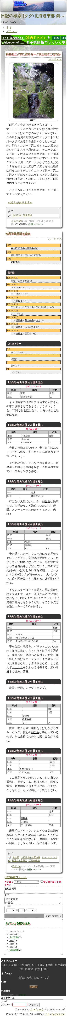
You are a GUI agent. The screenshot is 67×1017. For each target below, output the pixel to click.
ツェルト (17, 667)
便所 (38, 969)
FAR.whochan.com (54, 1013)
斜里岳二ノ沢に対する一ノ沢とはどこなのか (32, 53)
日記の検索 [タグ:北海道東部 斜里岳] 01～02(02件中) (33, 15)
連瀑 (31, 120)
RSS (36, 977)
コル (48, 307)
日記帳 (13, 964)
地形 (23, 562)
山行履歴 (24, 964)
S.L (8, 355)
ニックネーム (8, 998)
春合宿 (16, 857)
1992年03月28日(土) (25, 750)
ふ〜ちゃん (36, 1009)
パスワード (6, 1004)
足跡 (45, 969)
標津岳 (19, 320)
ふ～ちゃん (55, 59)
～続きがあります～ (20, 202)
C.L (8, 349)
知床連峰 (27, 215)
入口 (4, 964)
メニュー (11, 31)
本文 (9, 27)
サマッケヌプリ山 (25, 307)
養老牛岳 (29, 320)
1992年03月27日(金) (25, 697)
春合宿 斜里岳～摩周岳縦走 (24, 248)
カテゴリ (8, 881)
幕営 (25, 671)
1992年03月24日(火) (25, 523)
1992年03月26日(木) (25, 681)
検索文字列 (10, 888)
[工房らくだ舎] (33, 986)
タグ (6, 895)
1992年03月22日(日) (25, 424)
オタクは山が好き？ (20, 6)
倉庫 (50, 964)
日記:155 (16, 866)
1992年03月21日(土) (25, 382)
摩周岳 (19, 333)
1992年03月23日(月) (25, 481)
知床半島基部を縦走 (17, 233)
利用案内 (60, 964)
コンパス (50, 646)
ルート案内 (39, 964)
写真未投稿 (34, 860)
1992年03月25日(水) (25, 616)
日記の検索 (25, 977)
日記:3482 (17, 221)
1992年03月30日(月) (25, 800)
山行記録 (17, 215)
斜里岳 (13, 124)
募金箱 (29, 969)
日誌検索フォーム (16, 877)
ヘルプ (45, 977)
